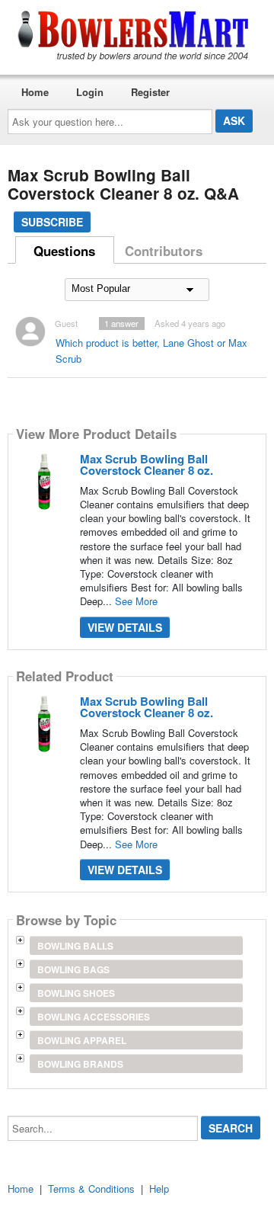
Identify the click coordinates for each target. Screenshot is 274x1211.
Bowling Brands (80, 1064)
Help (159, 1188)
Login (90, 92)
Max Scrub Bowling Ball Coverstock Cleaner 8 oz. (146, 464)
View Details (125, 627)
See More (136, 601)
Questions (64, 251)
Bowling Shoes (76, 993)
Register (150, 92)
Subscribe (52, 221)
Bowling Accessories (93, 1017)
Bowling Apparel (81, 1040)
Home (35, 92)
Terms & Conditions (91, 1188)
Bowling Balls (75, 946)
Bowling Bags (73, 969)
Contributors (163, 251)
